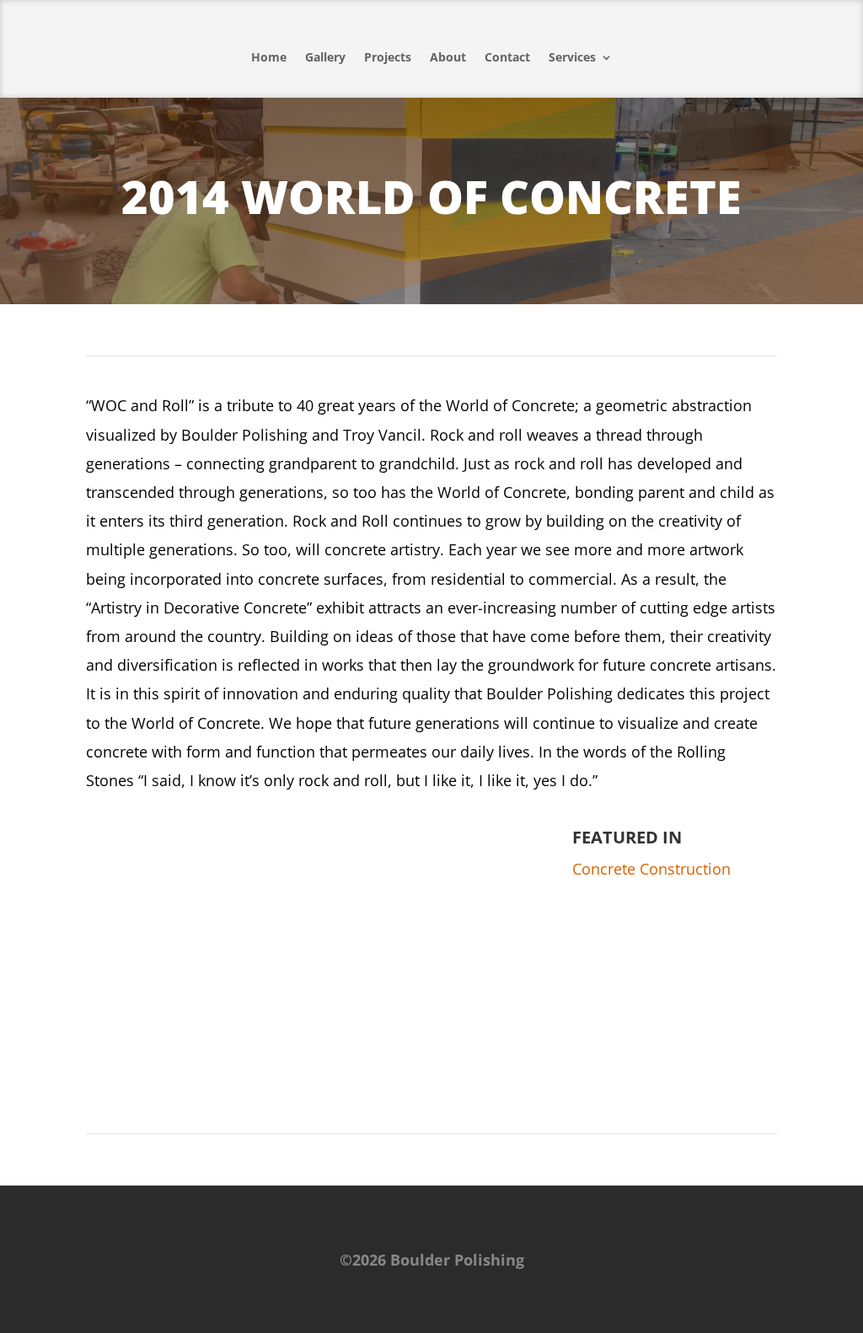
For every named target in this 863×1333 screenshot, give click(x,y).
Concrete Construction (651, 869)
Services (572, 57)
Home (269, 57)
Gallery (325, 57)
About (448, 57)
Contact (507, 57)
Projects (387, 57)
